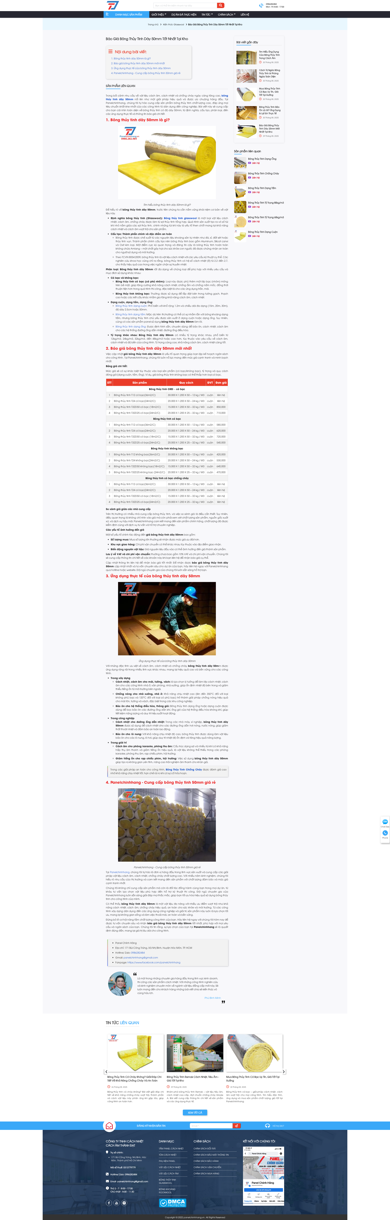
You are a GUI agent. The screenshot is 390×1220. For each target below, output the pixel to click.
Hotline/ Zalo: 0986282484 (123, 1174)
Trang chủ (153, 24)
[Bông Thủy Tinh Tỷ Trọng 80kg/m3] (240, 206)
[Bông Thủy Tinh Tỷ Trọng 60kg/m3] (240, 221)
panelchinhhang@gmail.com (141, 957)
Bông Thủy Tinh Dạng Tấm (262, 187)
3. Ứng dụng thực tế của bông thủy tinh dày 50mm (141, 68)
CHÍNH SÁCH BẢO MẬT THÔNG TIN (211, 1154)
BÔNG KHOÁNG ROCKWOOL (167, 1191)
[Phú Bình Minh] (120, 988)
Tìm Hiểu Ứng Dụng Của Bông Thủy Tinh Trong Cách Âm (269, 54)
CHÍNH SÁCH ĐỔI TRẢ (205, 1148)
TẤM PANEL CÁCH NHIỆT (171, 1148)
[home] (113, 5)
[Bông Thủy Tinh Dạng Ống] (240, 162)
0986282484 (138, 952)
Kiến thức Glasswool (173, 24)
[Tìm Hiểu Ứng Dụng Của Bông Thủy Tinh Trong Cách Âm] (246, 57)
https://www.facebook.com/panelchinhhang (154, 962)
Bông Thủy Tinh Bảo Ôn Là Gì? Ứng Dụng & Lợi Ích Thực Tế (269, 110)
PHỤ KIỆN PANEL (167, 1160)
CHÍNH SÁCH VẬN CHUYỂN (207, 1167)
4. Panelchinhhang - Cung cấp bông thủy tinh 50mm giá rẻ (145, 73)
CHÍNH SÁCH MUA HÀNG (206, 1173)
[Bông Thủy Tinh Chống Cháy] (240, 177)
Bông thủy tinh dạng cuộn (131, 305)
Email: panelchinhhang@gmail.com (129, 1181)
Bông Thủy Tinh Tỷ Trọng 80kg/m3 (266, 202)
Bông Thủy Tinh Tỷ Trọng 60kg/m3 (266, 217)
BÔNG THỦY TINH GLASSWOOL (167, 1181)
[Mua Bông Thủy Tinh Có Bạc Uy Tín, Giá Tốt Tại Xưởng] (246, 94)
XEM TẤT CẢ (195, 1112)
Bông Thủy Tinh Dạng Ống (262, 158)
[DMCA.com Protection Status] (172, 1201)
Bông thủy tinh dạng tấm (130, 314)
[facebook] (109, 1203)
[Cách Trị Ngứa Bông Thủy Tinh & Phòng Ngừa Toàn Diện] (246, 76)
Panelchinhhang (119, 872)
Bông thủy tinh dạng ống (131, 326)
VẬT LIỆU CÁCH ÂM (169, 1173)
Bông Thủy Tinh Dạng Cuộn (263, 231)
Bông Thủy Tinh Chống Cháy (263, 173)
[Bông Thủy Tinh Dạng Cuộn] (240, 235)
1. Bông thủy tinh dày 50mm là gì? (131, 58)
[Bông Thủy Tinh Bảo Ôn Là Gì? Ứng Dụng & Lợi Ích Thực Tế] (246, 113)
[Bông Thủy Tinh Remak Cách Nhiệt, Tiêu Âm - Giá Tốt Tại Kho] (195, 1053)
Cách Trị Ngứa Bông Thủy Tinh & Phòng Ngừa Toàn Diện (269, 73)
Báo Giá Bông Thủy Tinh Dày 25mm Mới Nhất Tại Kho (269, 128)
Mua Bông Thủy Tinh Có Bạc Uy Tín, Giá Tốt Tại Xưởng (269, 91)
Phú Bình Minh (213, 997)
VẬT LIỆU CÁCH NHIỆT (170, 1167)
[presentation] (106, 1071)
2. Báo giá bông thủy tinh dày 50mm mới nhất (138, 63)
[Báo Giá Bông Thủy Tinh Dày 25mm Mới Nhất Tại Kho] (246, 131)
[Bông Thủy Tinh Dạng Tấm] (240, 192)
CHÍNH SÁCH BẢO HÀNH (206, 1160)
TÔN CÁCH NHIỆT (167, 1154)
